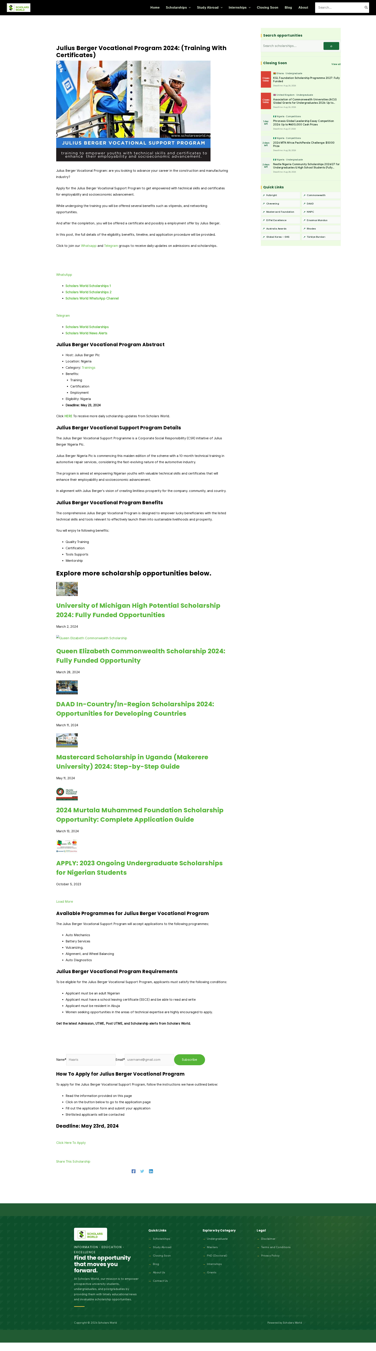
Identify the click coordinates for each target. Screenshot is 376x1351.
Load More (64, 902)
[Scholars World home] (90, 1234)
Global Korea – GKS (277, 236)
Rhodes (311, 228)
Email (120, 1060)
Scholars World (292, 1322)
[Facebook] (134, 1171)
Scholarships (161, 1238)
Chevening (272, 203)
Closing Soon (162, 1255)
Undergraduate (217, 1238)
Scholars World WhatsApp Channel (92, 298)
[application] (189, 7)
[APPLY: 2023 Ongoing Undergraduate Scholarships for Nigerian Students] (67, 846)
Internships (214, 1264)
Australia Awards (276, 228)
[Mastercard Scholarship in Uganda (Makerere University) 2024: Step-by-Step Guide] (67, 740)
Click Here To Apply (71, 1143)
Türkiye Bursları (316, 236)
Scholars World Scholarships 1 (88, 286)
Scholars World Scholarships (87, 327)
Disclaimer (268, 1238)
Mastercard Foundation (280, 211)
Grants (211, 1272)
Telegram (111, 246)
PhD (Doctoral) (217, 1255)
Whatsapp (89, 246)
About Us (159, 1272)
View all (336, 64)
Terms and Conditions (276, 1247)
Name (61, 1060)
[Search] (366, 8)
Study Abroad (162, 1247)
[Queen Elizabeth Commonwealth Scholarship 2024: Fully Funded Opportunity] (91, 638)
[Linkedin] (151, 1171)
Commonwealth (316, 195)
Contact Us (160, 1281)
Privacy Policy (270, 1255)
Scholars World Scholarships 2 (89, 292)
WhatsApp (64, 275)
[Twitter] (142, 1171)
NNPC (310, 211)
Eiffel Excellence (276, 220)
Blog (156, 1264)
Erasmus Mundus (317, 220)
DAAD (310, 203)
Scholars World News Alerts (87, 333)
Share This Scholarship (73, 1162)
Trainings (89, 368)
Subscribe (189, 1060)
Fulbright (271, 195)
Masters (212, 1247)
